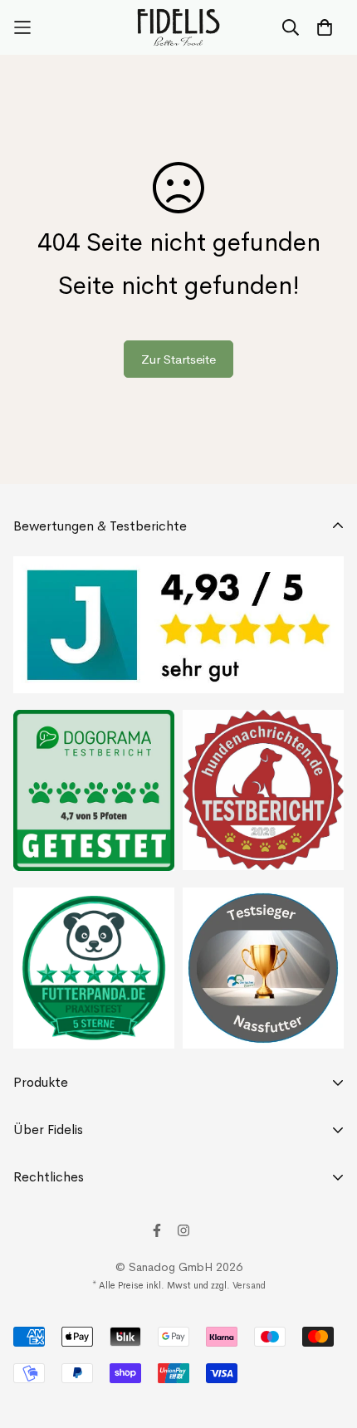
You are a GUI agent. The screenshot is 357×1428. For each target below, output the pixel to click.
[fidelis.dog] (179, 27)
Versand (249, 1285)
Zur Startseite (178, 359)
